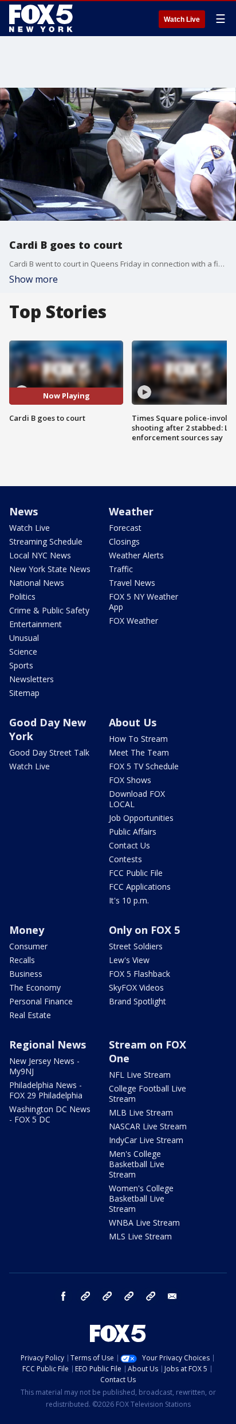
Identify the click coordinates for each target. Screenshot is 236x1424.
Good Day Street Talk (49, 752)
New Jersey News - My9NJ (44, 1066)
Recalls (22, 959)
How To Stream (138, 738)
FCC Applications (140, 886)
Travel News (132, 582)
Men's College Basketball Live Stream (136, 1164)
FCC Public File (136, 872)
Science (23, 651)
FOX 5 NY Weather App (143, 601)
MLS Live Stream (140, 1236)
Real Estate (30, 1015)
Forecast (125, 527)
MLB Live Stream (141, 1112)
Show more (33, 279)
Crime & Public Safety (49, 610)
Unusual (24, 637)
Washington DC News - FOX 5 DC (50, 1114)
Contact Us (129, 845)
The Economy (35, 987)
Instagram (85, 1296)
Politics (22, 596)
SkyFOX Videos (136, 987)
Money (26, 930)
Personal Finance (41, 1001)
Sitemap (24, 692)
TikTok (107, 1296)
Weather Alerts (136, 555)
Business (25, 973)
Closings (124, 541)
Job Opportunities (141, 817)
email (172, 1296)
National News (36, 582)
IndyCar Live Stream (146, 1139)
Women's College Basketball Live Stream (141, 1198)
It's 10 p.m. (129, 900)
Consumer (28, 946)
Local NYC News (40, 555)
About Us (132, 722)
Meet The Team (139, 752)
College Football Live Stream (147, 1093)
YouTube (129, 1296)
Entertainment (35, 624)
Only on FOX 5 (144, 930)
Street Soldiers (136, 946)
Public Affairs (132, 831)
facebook (63, 1296)
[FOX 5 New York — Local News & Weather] (42, 18)
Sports (21, 665)
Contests (125, 859)
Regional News (47, 1044)
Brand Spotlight (137, 1001)
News (23, 511)
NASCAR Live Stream (148, 1126)
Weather (131, 511)
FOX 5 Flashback (139, 973)
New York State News (50, 569)
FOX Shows (130, 779)
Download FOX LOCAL (137, 798)
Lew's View (129, 959)
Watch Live (182, 19)
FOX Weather (133, 620)
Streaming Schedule (45, 541)
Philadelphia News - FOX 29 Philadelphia (45, 1090)
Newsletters (31, 679)
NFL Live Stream (140, 1074)
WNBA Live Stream (144, 1222)
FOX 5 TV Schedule (144, 766)
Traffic (121, 569)
